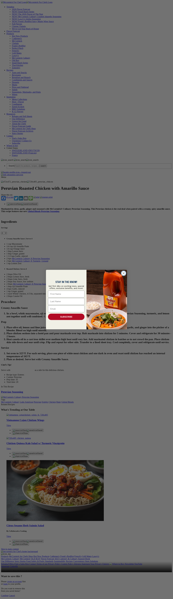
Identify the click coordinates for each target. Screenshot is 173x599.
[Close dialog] (123, 273)
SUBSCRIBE (66, 316)
